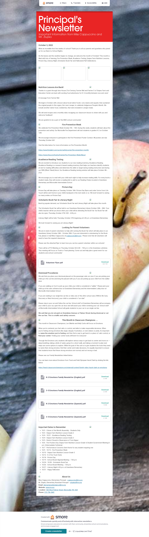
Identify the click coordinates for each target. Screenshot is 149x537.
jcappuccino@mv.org (73, 236)
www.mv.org (50, 487)
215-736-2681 (49, 492)
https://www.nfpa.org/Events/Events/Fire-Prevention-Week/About (62, 155)
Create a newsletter (53, 531)
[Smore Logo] (48, 3)
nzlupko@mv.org (76, 482)
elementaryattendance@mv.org (55, 485)
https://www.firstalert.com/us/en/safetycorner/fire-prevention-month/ (64, 150)
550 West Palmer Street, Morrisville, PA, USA (62, 490)
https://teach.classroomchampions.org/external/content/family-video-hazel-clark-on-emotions (73, 368)
